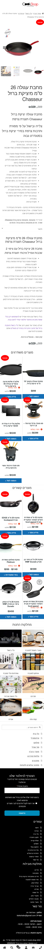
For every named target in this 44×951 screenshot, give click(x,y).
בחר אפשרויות (12, 574)
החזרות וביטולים (33, 853)
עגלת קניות (35, 840)
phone (40, 947)
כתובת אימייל (22, 786)
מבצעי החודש (34, 899)
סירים (37, 870)
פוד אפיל (35, 747)
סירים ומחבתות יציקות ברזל (26, 222)
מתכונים (35, 760)
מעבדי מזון (35, 895)
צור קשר (36, 859)
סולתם (36, 742)
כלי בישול (28, 13)
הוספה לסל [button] (34, 396)
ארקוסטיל (35, 738)
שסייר (40, 222)
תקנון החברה (34, 837)
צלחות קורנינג (33, 756)
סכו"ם (36, 889)
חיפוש (11, 947)
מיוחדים (21, 13)
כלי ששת (36, 892)
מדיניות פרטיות (33, 850)
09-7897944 (30, 912)
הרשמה (22, 813)
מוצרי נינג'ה (34, 751)
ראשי (37, 827)
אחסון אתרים (22, 943)
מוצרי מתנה (34, 902)
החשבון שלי (35, 847)
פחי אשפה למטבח (32, 879)
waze (33, 947)
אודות (36, 831)
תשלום (36, 843)
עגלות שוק (35, 883)
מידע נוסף (11, 396)
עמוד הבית (37, 13)
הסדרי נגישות (34, 856)
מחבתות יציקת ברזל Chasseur (16, 220)
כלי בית (36, 733)
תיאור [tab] (40, 229)
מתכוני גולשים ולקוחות (29, 765)
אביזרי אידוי (34, 886)
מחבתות (32, 220)
